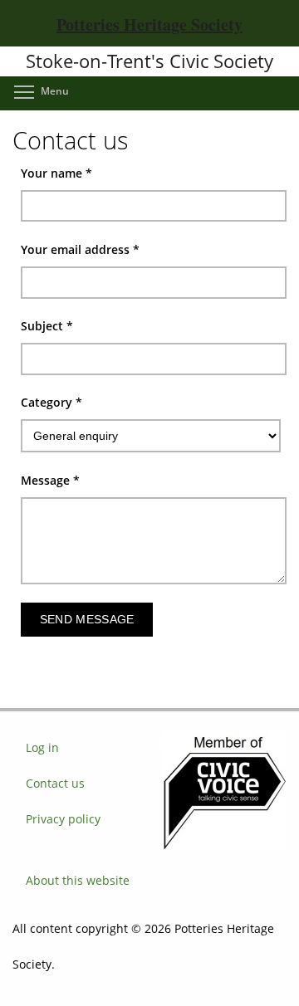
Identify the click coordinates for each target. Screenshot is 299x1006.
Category (51, 402)
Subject (47, 326)
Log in (42, 747)
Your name (56, 173)
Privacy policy (63, 819)
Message (50, 480)
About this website (78, 880)
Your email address (80, 249)
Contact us (55, 783)
